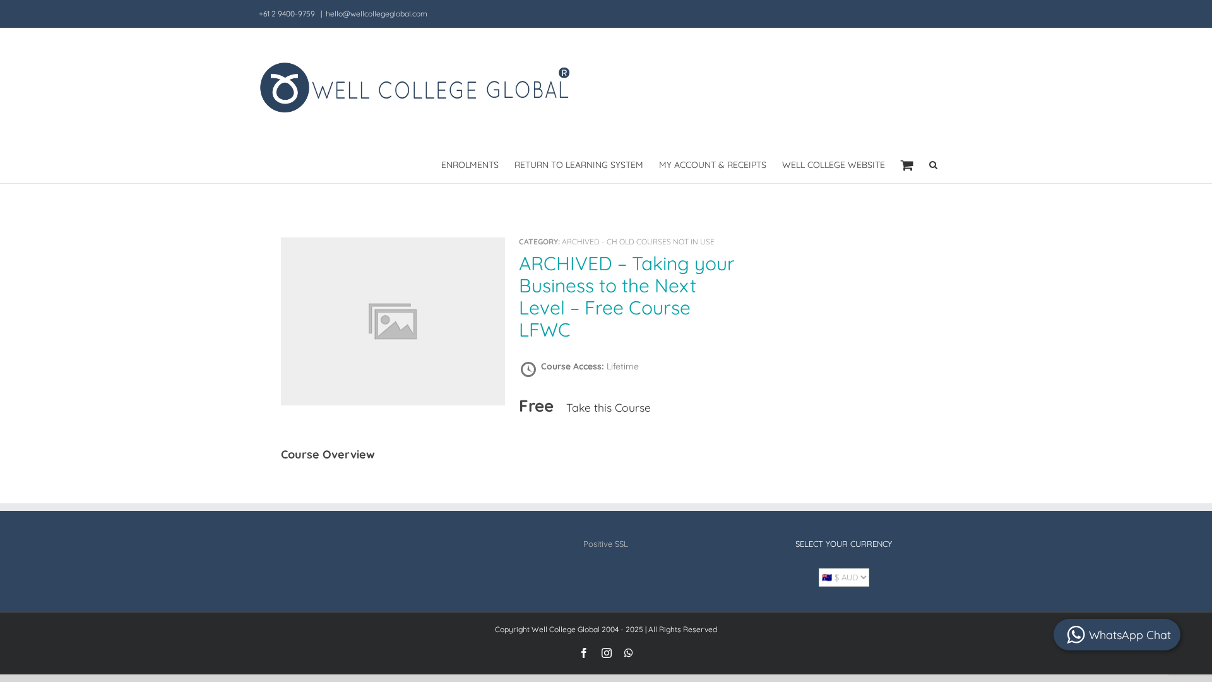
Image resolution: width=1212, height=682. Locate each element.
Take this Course (608, 407)
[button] (933, 164)
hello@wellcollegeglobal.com (376, 13)
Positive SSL (605, 544)
